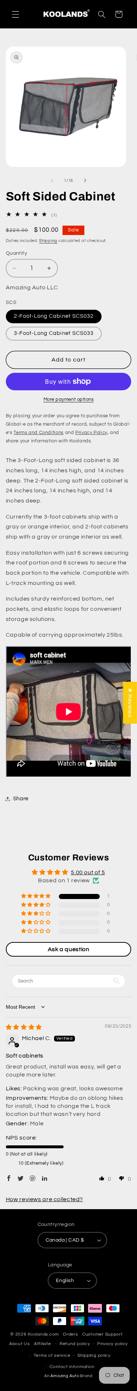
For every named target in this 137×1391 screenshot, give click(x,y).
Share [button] (20, 798)
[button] (15, 14)
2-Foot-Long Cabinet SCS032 (54, 316)
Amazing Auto (65, 1376)
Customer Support (102, 1334)
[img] (24, 1027)
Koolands (38, 1334)
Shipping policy (94, 1355)
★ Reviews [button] (130, 702)
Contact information (72, 1367)
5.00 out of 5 (88, 872)
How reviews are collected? (44, 1199)
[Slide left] (52, 181)
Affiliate (42, 1344)
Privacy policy (112, 1344)
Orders (70, 1334)
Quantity (16, 253)
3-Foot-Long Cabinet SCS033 (54, 333)
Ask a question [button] (69, 949)
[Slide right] (85, 181)
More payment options (68, 399)
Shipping (48, 241)
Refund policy (75, 1344)
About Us (19, 1344)
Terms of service (52, 1355)
